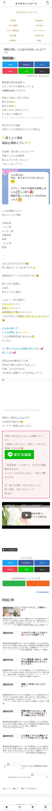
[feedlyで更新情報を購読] (14, 583)
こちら (21, 417)
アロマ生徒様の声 (10, 550)
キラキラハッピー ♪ (26, 3)
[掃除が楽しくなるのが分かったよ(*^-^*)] (31, 503)
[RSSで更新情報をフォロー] (38, 583)
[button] (47, 446)
